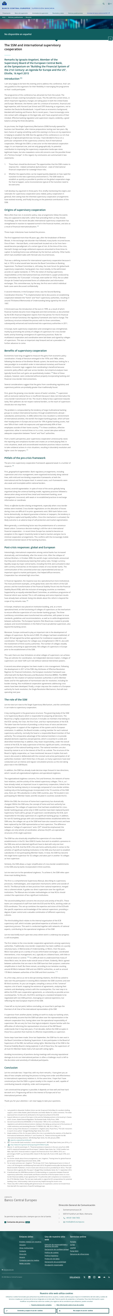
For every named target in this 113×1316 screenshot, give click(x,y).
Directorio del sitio (8, 1269)
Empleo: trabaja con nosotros (30, 1242)
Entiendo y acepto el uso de (30, 1310)
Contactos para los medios (29, 1260)
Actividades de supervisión (40, 13)
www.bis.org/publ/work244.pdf (20, 1140)
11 (56, 971)
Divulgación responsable (54, 1265)
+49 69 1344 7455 (73, 1218)
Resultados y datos (58, 13)
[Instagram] (94, 1277)
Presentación (7, 13)
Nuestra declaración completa (41, 1305)
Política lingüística (51, 1256)
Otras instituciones (26, 1248)
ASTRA (72, 1245)
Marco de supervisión (21, 13)
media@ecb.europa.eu (75, 1222)
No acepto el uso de (83, 1310)
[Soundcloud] (104, 1277)
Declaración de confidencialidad (57, 1249)
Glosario (22, 1245)
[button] (106, 3)
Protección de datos (52, 1259)
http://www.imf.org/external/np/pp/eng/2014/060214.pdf (29, 1145)
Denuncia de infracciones (79, 1254)
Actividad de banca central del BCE (97, 13)
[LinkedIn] (89, 1277)
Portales (73, 1242)
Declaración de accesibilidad (55, 1262)
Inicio (3, 17)
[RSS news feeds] (109, 1277)
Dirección (22, 1254)
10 (28, 957)
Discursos (28, 17)
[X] (84, 1277)
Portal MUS (74, 1251)
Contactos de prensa (16, 1222)
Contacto (22, 1251)
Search (103, 3)
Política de (52, 1253)
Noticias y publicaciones (75, 13)
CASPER (73, 1248)
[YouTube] (99, 1277)
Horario (22, 1257)
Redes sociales (24, 1263)
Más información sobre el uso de (70, 1305)
